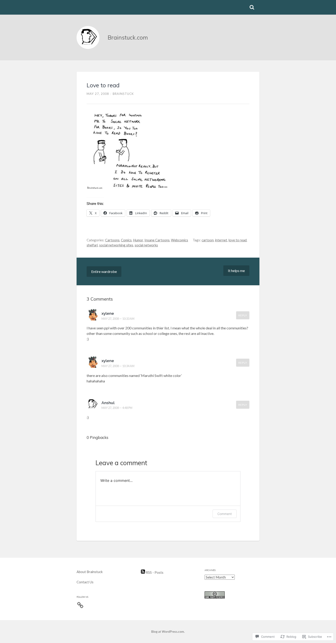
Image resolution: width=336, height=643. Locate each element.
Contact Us (85, 582)
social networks (146, 245)
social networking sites (116, 245)
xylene (107, 313)
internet (221, 240)
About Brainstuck (90, 572)
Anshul (108, 402)
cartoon (208, 240)
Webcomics (179, 240)
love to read (238, 240)
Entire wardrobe (104, 271)
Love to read (103, 85)
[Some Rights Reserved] (215, 597)
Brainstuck (123, 94)
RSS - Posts (154, 572)
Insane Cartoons (157, 240)
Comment (224, 514)
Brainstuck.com (128, 37)
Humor (138, 240)
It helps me (236, 270)
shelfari (92, 245)
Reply (242, 315)
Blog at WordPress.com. (168, 631)
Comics (126, 240)
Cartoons (112, 240)
